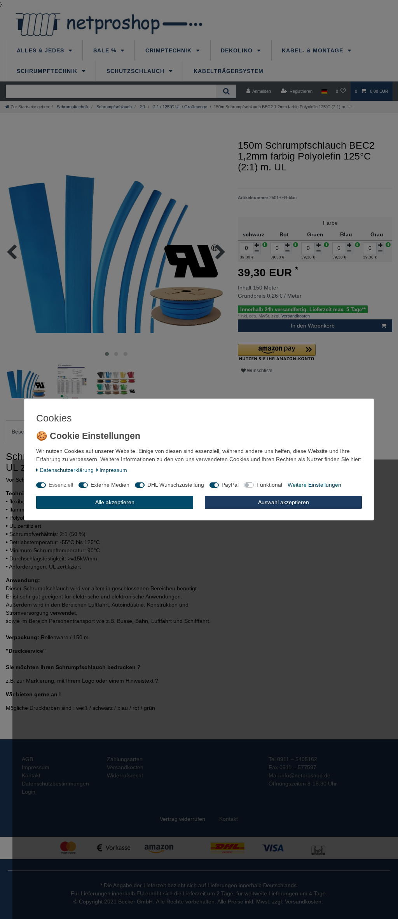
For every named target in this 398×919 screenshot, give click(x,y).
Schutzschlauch (136, 71)
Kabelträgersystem (229, 71)
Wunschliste (259, 370)
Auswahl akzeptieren (283, 502)
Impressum (113, 470)
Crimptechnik (169, 50)
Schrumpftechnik (48, 71)
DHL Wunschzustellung (175, 485)
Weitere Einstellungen (314, 485)
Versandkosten (295, 316)
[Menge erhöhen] (257, 245)
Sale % (105, 50)
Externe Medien (110, 485)
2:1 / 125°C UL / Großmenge (179, 106)
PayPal (230, 485)
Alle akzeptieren (114, 502)
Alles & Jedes (41, 50)
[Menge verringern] (257, 251)
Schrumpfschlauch (113, 106)
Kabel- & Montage (313, 50)
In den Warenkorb (313, 326)
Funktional (269, 485)
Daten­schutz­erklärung (67, 470)
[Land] (324, 91)
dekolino (238, 50)
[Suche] (226, 91)
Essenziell (61, 485)
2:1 (141, 106)
